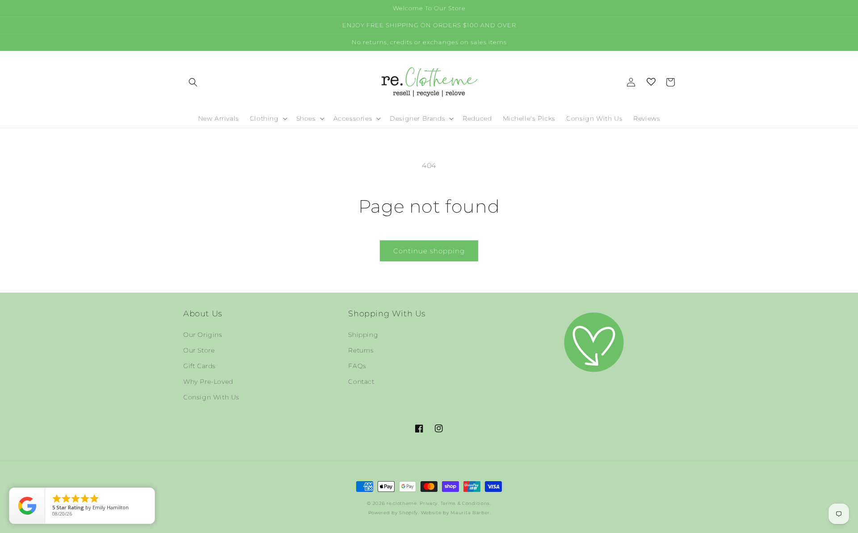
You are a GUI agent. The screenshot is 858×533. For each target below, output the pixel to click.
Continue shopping (429, 251)
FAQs (357, 366)
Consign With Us (211, 397)
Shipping (363, 335)
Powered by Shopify (393, 513)
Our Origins (203, 335)
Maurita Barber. (470, 513)
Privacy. (429, 503)
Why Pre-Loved (208, 382)
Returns (361, 350)
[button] (193, 82)
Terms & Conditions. (466, 503)
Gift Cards (199, 366)
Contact (361, 382)
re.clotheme (402, 503)
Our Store (198, 350)
